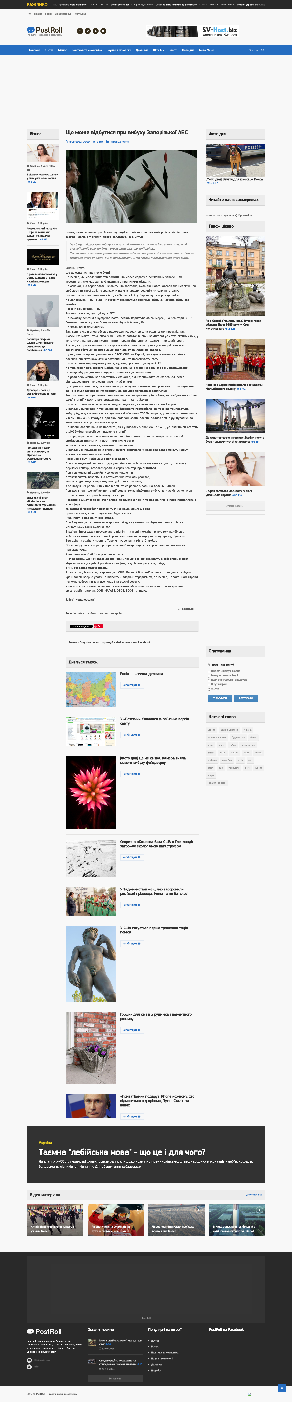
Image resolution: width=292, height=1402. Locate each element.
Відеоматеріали (63, 13)
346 (256, 441)
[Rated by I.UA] (256, 1395)
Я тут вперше (219, 684)
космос (234, 752)
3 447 (44, 239)
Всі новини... (115, 1378)
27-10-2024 (108, 1369)
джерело (188, 609)
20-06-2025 (108, 1348)
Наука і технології (119, 50)
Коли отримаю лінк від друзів (229, 679)
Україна (38, 13)
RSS (36, 1366)
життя (104, 613)
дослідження (248, 745)
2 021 (33, 397)
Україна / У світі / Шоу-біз (41, 167)
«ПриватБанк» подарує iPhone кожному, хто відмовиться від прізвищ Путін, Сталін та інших (157, 1100)
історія (211, 775)
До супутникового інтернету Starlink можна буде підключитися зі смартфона (235, 439)
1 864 (99, 141)
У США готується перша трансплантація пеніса (154, 930)
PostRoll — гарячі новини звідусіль (56, 1393)
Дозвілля (142, 50)
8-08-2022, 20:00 (79, 141)
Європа (211, 729)
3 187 (33, 512)
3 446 (33, 462)
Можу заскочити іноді (224, 675)
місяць (258, 752)
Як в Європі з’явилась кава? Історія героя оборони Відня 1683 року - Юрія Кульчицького (233, 324)
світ (250, 760)
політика (212, 760)
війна (92, 613)
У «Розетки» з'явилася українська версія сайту (154, 721)
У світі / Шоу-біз (38, 223)
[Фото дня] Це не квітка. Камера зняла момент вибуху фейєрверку (153, 760)
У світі (48, 13)
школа (258, 767)
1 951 (243, 388)
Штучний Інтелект (217, 737)
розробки (227, 760)
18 (109, 1344)
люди (247, 752)
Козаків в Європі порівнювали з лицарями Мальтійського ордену (234, 387)
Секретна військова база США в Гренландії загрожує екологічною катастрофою (156, 843)
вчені (210, 745)
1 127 (214, 183)
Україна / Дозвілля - (149, 4)
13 (141, 1364)
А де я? (215, 688)
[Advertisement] (146, 89)
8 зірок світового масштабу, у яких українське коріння (229, 493)
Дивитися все (254, 1194)
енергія (116, 613)
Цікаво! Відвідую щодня (225, 670)
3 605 (49, 350)
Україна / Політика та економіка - (229, 4)
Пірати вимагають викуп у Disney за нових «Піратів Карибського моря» (42, 277)
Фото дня (80, 13)
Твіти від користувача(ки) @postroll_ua (229, 215)
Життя (49, 50)
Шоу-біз (158, 50)
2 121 (231, 328)
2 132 (33, 181)
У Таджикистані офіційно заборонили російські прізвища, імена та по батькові (154, 891)
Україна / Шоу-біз (39, 442)
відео (221, 745)
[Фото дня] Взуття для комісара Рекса (234, 179)
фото (247, 767)
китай (223, 752)
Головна (34, 50)
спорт (210, 767)
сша (221, 767)
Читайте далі (130, 685)
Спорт (173, 50)
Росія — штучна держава (141, 673)
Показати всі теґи (217, 782)
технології (234, 767)
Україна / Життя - (95, 4)
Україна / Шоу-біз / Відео (39, 332)
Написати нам (42, 1359)
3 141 (33, 285)
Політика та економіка (87, 50)
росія (240, 760)
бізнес (253, 737)
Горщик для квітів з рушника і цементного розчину (156, 1016)
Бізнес (62, 50)
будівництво (238, 737)
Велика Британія (229, 729)
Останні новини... (235, 505)
